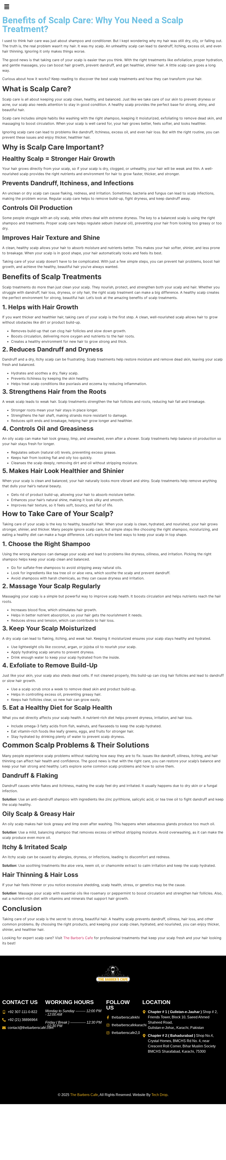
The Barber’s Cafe (77, 938)
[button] (6, 7)
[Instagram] (220, 7)
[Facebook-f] (211, 7)
